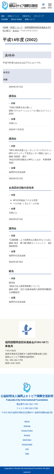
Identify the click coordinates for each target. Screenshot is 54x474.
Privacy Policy (27, 430)
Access (27, 435)
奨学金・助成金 (16, 19)
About (27, 421)
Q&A (27, 453)
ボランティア (39, 16)
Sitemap (27, 425)
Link (27, 448)
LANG (43, 8)
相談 (2, 16)
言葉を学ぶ (26, 16)
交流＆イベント (13, 16)
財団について (30, 19)
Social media (27, 444)
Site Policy (27, 439)
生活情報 (4, 19)
